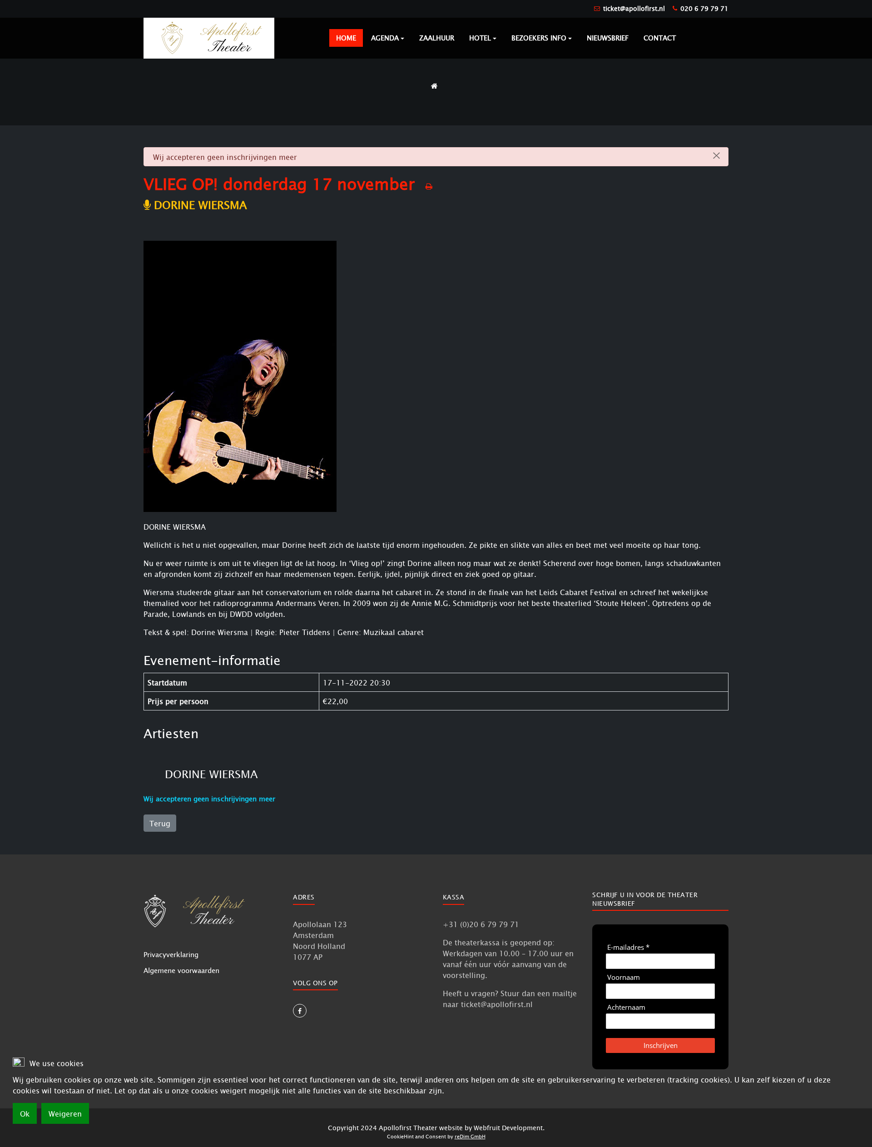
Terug (159, 823)
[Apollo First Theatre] (209, 37)
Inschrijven (661, 1045)
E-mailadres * (628, 947)
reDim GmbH (470, 1136)
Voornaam (623, 977)
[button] (387, 38)
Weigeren (65, 1113)
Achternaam (626, 1007)
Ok (25, 1113)
